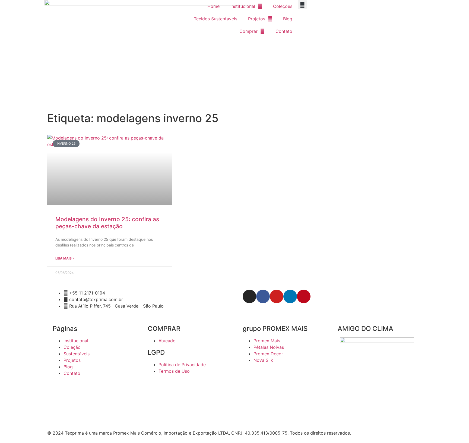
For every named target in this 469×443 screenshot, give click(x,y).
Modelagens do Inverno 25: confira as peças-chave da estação (107, 222)
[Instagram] (249, 296)
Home (213, 6)
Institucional (242, 6)
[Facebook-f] (263, 296)
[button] (302, 4)
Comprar (248, 31)
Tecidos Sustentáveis (215, 18)
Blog (287, 18)
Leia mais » (65, 258)
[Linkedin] (290, 296)
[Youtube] (276, 296)
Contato (283, 31)
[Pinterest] (303, 296)
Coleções (282, 6)
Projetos (256, 18)
